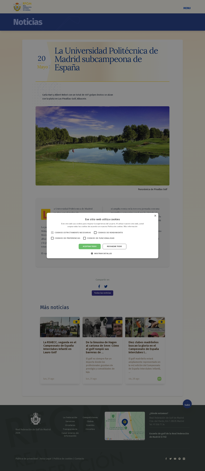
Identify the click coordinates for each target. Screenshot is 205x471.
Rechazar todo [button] (114, 246)
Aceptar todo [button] (90, 246)
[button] (102, 253)
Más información (131, 226)
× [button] (155, 216)
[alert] (102, 235)
